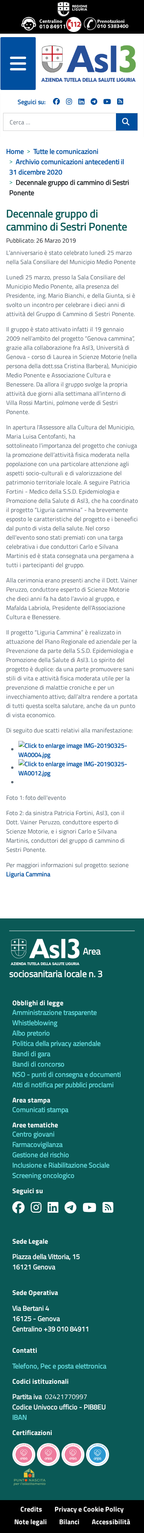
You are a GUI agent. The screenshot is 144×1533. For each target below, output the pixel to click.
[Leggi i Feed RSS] (111, 1209)
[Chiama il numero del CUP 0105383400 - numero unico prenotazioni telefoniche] (103, 24)
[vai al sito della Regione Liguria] (72, 8)
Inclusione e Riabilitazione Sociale (60, 1165)
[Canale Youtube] (93, 1209)
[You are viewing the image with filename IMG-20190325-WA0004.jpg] (78, 749)
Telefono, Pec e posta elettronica (59, 1366)
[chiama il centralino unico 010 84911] (40, 24)
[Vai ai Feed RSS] (120, 101)
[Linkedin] (81, 101)
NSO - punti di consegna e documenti (66, 1074)
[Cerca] (126, 121)
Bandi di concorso (38, 1064)
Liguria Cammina (29, 874)
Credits (31, 1509)
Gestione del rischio (40, 1155)
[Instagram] (69, 101)
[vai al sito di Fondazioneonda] (97, 1453)
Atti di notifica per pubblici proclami (63, 1085)
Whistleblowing (34, 1023)
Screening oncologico (43, 1175)
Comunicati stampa (40, 1109)
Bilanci (69, 1522)
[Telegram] (94, 101)
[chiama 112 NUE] (71, 24)
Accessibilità (111, 1522)
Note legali (30, 1522)
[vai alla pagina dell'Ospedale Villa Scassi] (29, 1476)
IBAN (19, 1417)
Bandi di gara (31, 1054)
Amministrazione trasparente (54, 1012)
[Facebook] (56, 101)
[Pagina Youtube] (107, 101)
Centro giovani (33, 1134)
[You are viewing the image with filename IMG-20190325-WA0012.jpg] (78, 767)
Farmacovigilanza (37, 1144)
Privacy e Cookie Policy (89, 1509)
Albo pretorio (31, 1033)
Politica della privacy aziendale (56, 1043)
